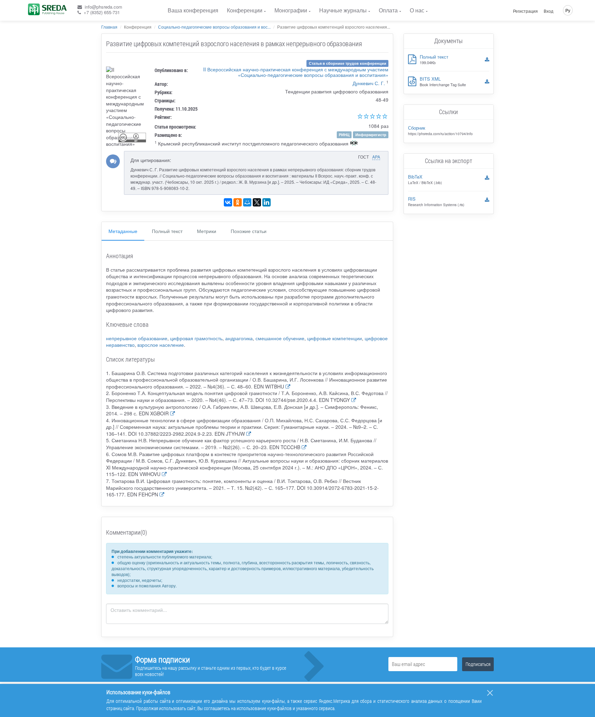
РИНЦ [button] (344, 134)
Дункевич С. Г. (369, 83)
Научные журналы (343, 10)
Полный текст (167, 231)
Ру (567, 10)
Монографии (290, 10)
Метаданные (122, 231)
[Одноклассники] (237, 202)
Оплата (388, 10)
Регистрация (525, 11)
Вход (548, 11)
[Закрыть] (489, 692)
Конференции (244, 10)
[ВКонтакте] (228, 202)
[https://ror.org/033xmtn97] (354, 143)
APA (376, 157)
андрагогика (239, 338)
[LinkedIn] (266, 202)
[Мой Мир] (247, 202)
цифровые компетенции (334, 338)
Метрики (206, 231)
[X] (257, 202)
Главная (109, 27)
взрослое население (160, 344)
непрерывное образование (136, 338)
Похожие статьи (249, 231)
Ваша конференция (193, 10)
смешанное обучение (279, 338)
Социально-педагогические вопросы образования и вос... (214, 27)
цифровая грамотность (196, 338)
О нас (417, 10)
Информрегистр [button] (370, 134)
